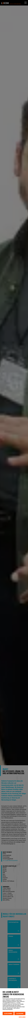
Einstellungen (22, 1017)
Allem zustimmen (8, 1013)
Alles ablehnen (19, 1013)
